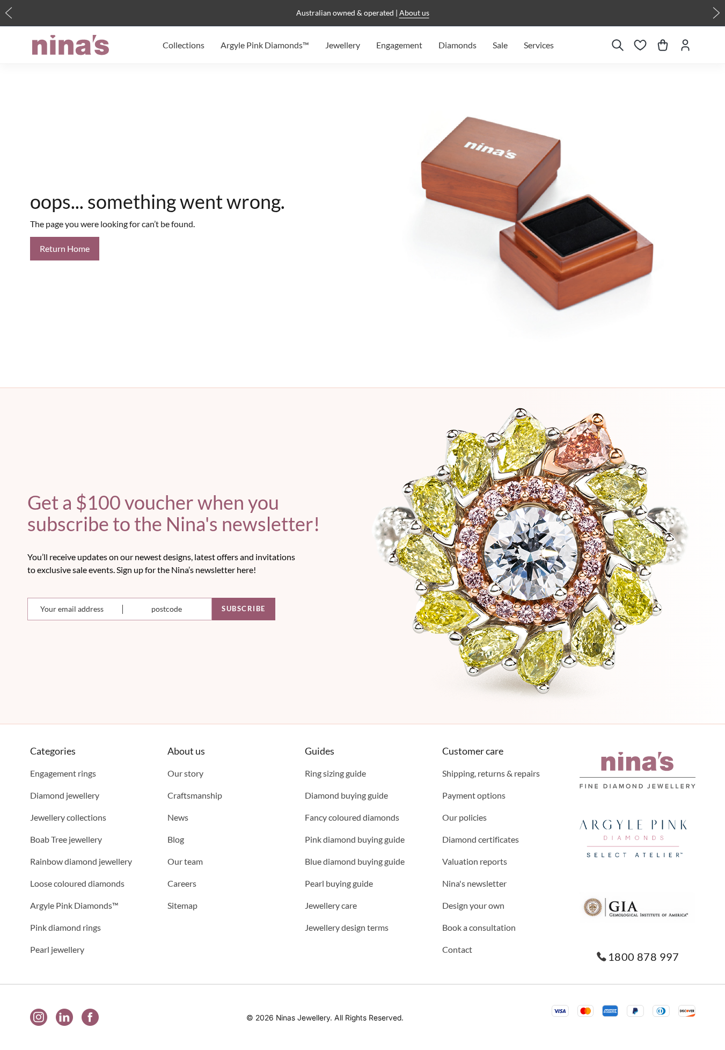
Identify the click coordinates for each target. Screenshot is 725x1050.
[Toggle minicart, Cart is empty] (663, 45)
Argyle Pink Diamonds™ (74, 905)
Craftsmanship (194, 795)
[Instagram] (38, 1017)
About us (414, 12)
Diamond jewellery (64, 795)
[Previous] (8, 12)
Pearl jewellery (57, 949)
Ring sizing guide (335, 773)
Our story (185, 773)
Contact (457, 949)
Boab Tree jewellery (66, 839)
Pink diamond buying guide (355, 839)
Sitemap (182, 905)
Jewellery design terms (347, 927)
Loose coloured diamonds (77, 883)
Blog (175, 839)
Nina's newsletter (474, 883)
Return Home (65, 248)
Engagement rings (63, 773)
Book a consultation (479, 927)
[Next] (716, 12)
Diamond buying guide (346, 795)
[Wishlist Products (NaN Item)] (640, 45)
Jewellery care (331, 905)
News (177, 817)
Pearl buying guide (339, 883)
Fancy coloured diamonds (352, 817)
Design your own (473, 905)
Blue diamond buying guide (355, 861)
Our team (185, 861)
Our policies (464, 817)
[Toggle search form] (617, 45)
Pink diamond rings (65, 927)
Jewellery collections (68, 817)
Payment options (474, 795)
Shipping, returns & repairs (491, 773)
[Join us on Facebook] (90, 1017)
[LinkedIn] (64, 1017)
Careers (181, 883)
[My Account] (685, 45)
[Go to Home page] (70, 45)
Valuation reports (474, 861)
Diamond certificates (480, 839)
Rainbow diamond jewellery (81, 861)
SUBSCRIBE (244, 608)
